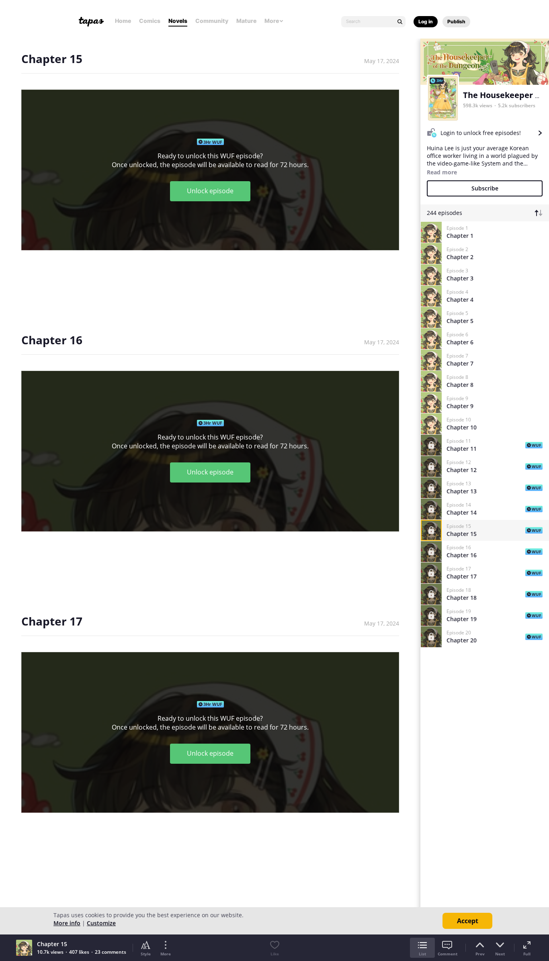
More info (66, 923)
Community (211, 20)
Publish (456, 21)
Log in (425, 21)
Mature (246, 20)
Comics (149, 20)
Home (123, 20)
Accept (467, 920)
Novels (177, 20)
